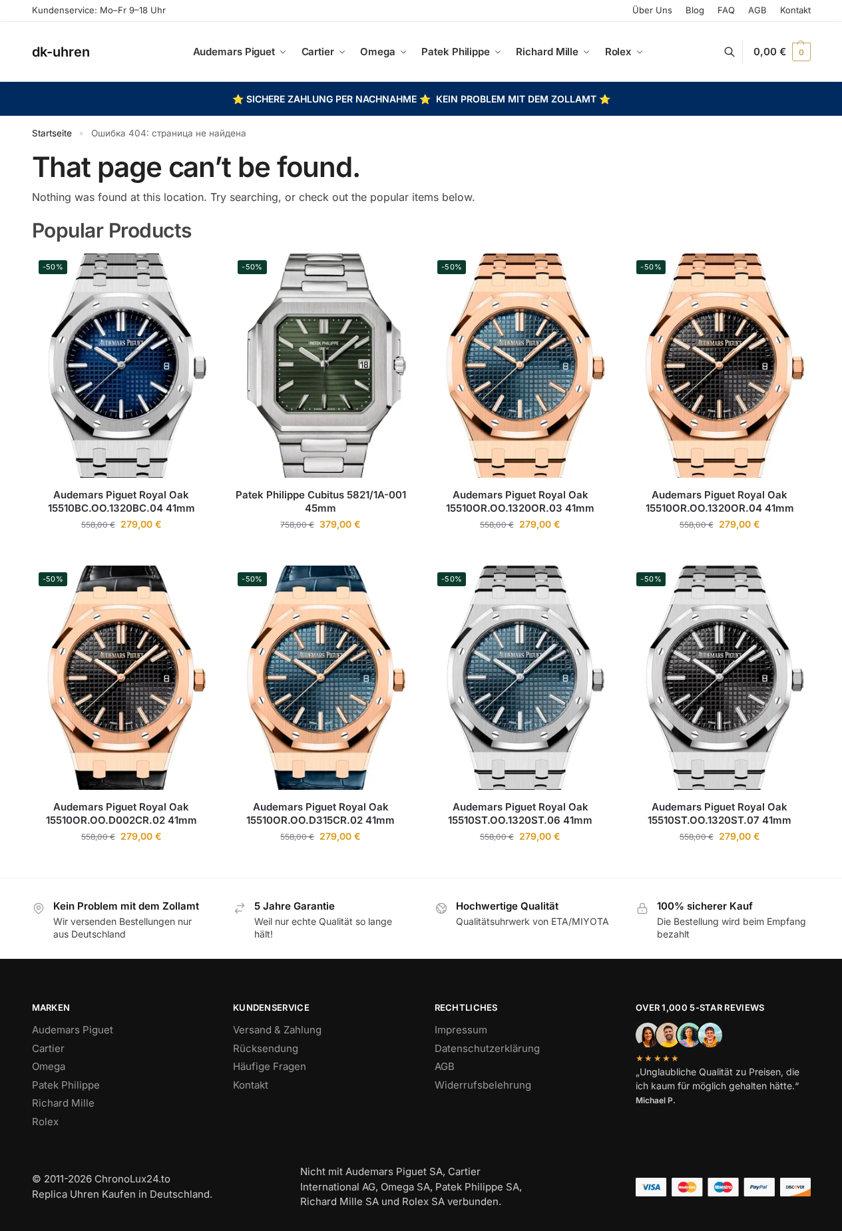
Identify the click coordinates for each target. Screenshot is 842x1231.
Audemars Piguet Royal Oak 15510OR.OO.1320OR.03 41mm (520, 501)
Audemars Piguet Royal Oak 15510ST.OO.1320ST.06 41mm (520, 813)
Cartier (48, 1048)
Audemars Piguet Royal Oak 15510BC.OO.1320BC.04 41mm (121, 501)
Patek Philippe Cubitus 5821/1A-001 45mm (321, 501)
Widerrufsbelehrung (483, 1085)
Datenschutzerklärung (487, 1048)
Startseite (52, 133)
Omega (48, 1066)
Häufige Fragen (269, 1066)
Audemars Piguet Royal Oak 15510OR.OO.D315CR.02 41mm (320, 813)
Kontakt (795, 10)
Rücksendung (265, 1048)
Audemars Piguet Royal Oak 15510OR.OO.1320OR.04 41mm (720, 501)
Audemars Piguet (72, 1029)
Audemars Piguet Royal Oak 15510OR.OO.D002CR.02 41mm (121, 813)
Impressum (461, 1029)
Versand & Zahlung (277, 1029)
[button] (781, 52)
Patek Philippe (66, 1085)
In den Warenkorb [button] (121, 552)
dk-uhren (61, 51)
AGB (445, 1066)
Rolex (45, 1121)
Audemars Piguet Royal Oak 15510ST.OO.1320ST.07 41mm (719, 813)
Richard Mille (63, 1103)
